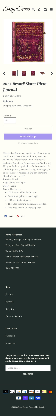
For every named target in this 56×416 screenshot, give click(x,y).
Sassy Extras (23, 407)
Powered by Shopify (37, 407)
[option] (14, 73)
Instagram (10, 343)
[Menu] (51, 9)
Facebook (10, 335)
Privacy (9, 294)
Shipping (7, 105)
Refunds (9, 301)
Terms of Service (13, 316)
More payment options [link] (28, 143)
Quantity (7, 115)
